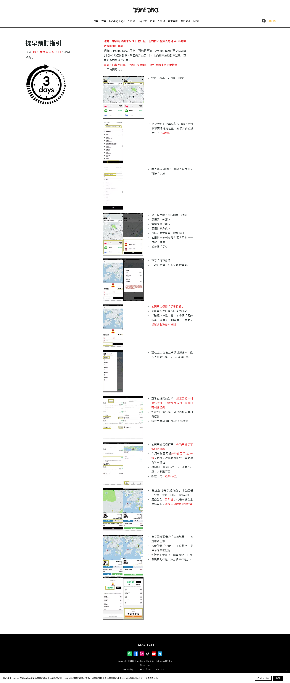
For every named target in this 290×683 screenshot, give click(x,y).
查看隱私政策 (151, 678)
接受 (278, 678)
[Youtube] (154, 653)
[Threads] (148, 653)
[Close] (286, 678)
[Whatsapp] (129, 653)
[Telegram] (160, 653)
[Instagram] (142, 653)
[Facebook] (136, 653)
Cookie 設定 (263, 678)
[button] (172, 20)
